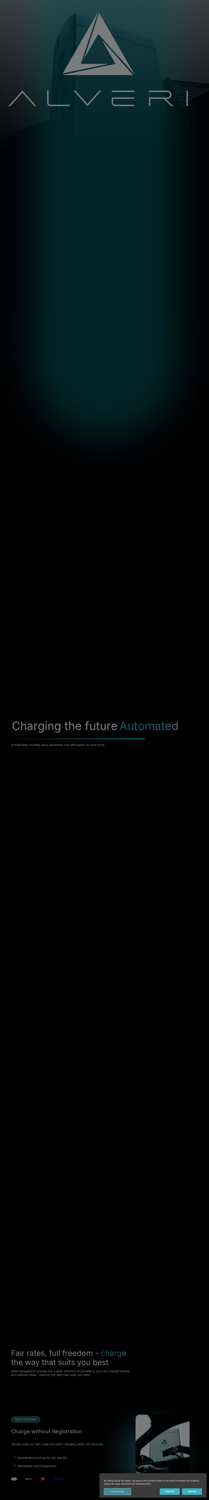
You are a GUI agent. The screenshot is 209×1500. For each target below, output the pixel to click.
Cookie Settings (117, 1491)
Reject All (169, 1491)
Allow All (192, 1491)
